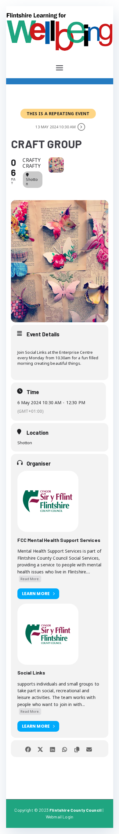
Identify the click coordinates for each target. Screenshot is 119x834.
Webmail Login (59, 816)
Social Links (31, 672)
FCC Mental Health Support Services (58, 540)
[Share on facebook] (28, 748)
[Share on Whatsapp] (65, 748)
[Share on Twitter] (40, 748)
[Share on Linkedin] (52, 748)
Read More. (30, 578)
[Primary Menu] (59, 68)
